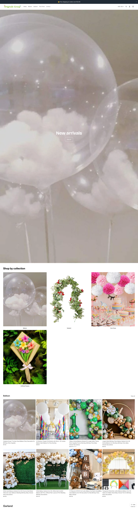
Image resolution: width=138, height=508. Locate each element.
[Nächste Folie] (99, 419)
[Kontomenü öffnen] (129, 6)
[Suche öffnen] (126, 6)
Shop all (69, 139)
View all (133, 396)
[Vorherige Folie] (71, 419)
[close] (136, 1)
